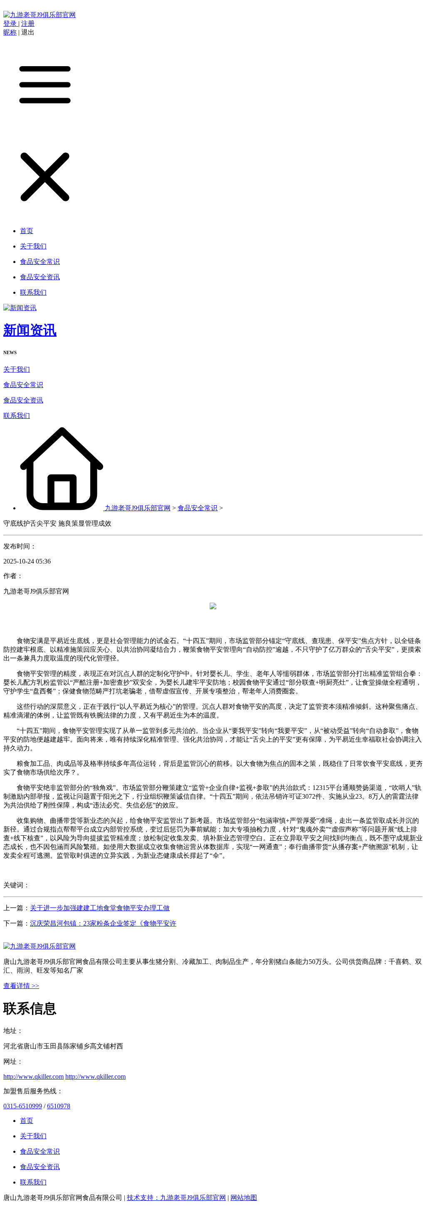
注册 (28, 23)
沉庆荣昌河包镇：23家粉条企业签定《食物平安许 (103, 923)
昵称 (10, 32)
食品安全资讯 (23, 400)
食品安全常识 (23, 384)
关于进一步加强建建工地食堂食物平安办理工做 (100, 907)
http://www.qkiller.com (33, 1076)
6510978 (58, 1106)
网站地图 (243, 1197)
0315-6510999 (22, 1106)
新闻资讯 (30, 330)
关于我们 (16, 369)
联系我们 (16, 415)
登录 (10, 23)
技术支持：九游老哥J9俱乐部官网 (176, 1197)
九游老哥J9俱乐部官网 (138, 507)
